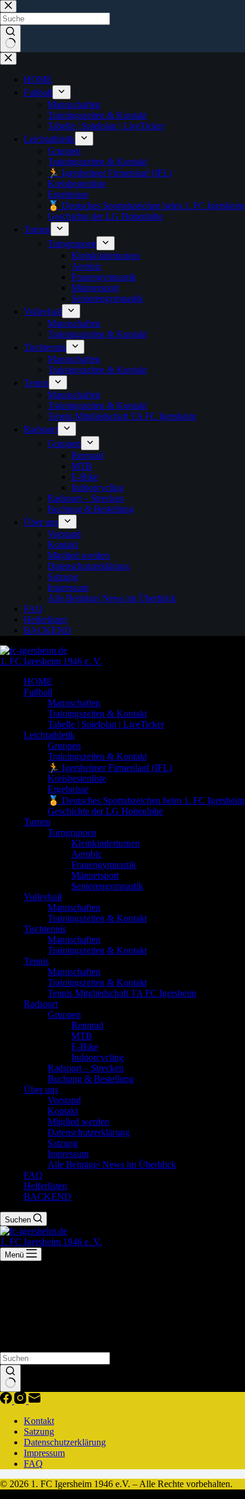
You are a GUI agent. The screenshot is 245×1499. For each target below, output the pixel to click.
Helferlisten (45, 1186)
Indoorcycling (97, 1057)
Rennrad (87, 1025)
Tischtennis (45, 929)
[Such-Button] (10, 1378)
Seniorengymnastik (107, 886)
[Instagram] (21, 1400)
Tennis (36, 961)
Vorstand (64, 1100)
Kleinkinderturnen (105, 843)
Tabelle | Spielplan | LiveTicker (106, 724)
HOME (38, 681)
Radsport (41, 1004)
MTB (81, 1036)
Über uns (41, 1089)
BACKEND (47, 1196)
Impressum (68, 1154)
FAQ (33, 1175)
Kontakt (63, 1111)
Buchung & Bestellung (91, 1079)
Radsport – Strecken (86, 1068)
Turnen (37, 822)
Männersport (95, 875)
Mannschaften (74, 703)
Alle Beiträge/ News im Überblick (112, 1164)
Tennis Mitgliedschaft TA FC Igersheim (122, 993)
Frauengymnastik (103, 865)
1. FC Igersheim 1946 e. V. (51, 661)
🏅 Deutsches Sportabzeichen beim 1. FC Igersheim (146, 800)
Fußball (38, 692)
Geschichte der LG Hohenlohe (105, 811)
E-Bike (84, 1047)
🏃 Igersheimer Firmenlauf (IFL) (110, 768)
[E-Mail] (34, 1400)
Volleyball (43, 897)
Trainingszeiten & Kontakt (97, 713)
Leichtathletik (49, 735)
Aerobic (86, 854)
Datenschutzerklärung (89, 1132)
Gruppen (64, 746)
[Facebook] (7, 1400)
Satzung (63, 1143)
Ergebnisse (68, 789)
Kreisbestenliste (77, 778)
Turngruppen (72, 832)
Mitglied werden (78, 1122)
